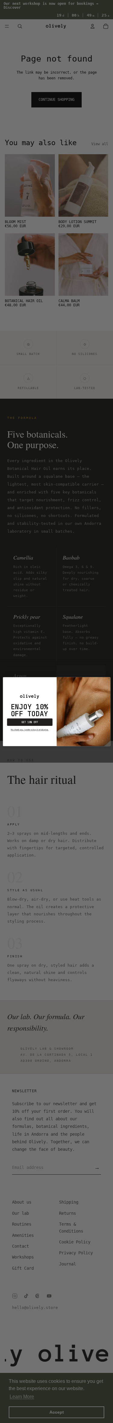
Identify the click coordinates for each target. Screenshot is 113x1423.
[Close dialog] (109, 678)
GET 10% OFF (29, 722)
